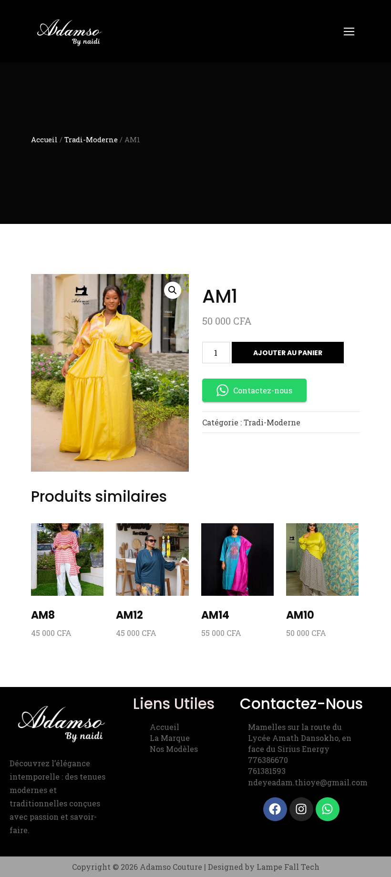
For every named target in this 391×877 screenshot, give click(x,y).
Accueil (44, 139)
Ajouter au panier (287, 353)
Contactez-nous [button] (262, 390)
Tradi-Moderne (91, 139)
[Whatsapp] (328, 809)
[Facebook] (275, 809)
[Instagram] (301, 809)
